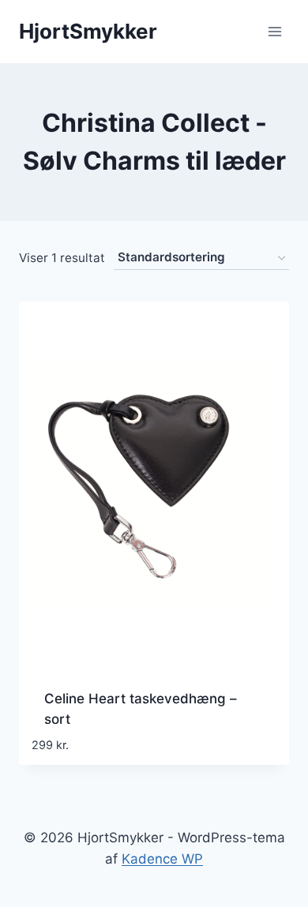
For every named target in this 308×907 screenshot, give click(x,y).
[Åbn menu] (274, 31)
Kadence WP (162, 859)
